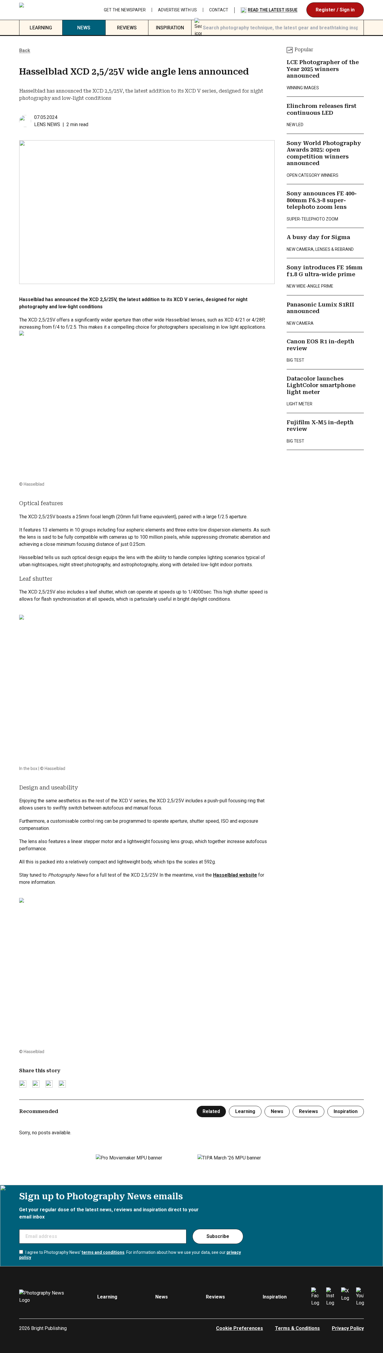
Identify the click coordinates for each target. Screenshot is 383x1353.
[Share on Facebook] (35, 1084)
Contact (279, 10)
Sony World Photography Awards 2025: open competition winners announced (324, 153)
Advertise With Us (237, 10)
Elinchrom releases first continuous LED (321, 109)
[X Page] (345, 1297)
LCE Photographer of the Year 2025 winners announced (323, 69)
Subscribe (217, 1236)
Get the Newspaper (185, 10)
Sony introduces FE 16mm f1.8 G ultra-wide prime (325, 270)
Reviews (127, 28)
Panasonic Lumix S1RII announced (320, 308)
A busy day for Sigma (318, 237)
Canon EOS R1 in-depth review (320, 344)
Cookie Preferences (239, 1328)
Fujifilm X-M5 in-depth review (320, 425)
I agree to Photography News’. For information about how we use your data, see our (130, 1255)
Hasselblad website (235, 875)
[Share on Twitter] (22, 1084)
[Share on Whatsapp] (62, 1084)
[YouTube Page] (360, 1297)
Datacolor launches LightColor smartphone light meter (321, 385)
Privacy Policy (348, 1328)
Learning (41, 28)
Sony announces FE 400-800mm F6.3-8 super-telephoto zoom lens (322, 200)
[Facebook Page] (315, 1297)
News (83, 28)
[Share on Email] (49, 1084)
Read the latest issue (333, 9)
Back (24, 50)
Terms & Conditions (297, 1328)
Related (211, 1111)
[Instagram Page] (330, 1297)
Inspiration (170, 28)
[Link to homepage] (46, 10)
